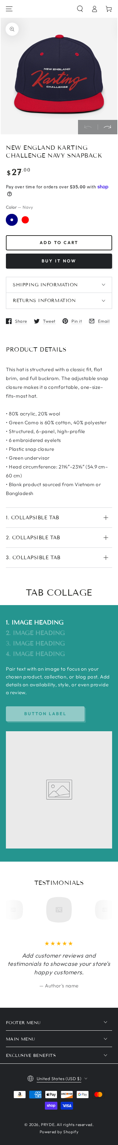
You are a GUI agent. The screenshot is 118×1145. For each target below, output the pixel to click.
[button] (80, 8)
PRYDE (47, 1124)
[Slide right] (107, 127)
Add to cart (59, 242)
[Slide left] (88, 127)
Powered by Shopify (59, 1131)
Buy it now (59, 260)
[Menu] (9, 8)
